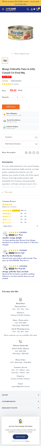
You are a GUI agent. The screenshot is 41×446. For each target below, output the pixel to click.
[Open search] (28, 9)
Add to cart (10, 107)
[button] (7, 84)
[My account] (32, 9)
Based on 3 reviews (9, 207)
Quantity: (5, 97)
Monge (5, 81)
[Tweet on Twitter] (33, 152)
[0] (37, 9)
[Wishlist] (34, 9)
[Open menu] (3, 9)
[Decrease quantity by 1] (12, 97)
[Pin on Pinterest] (30, 152)
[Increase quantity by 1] (23, 97)
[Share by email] (37, 152)
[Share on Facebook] (26, 152)
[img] (14, 232)
